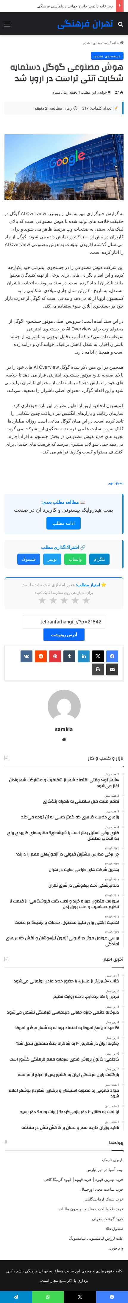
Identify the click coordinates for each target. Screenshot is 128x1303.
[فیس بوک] (112, 656)
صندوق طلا (115, 1228)
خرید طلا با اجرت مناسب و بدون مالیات (91, 1208)
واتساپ (75, 559)
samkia (64, 729)
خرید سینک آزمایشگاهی (104, 1199)
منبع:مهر (116, 482)
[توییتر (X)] (98, 656)
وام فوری (116, 1248)
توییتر (52, 559)
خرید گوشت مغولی (108, 1218)
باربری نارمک (113, 1159)
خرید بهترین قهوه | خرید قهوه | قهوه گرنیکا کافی (84, 1179)
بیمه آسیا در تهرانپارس (105, 1169)
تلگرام (99, 559)
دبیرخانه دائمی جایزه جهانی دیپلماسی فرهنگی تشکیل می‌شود (62, 6)
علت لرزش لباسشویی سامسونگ (96, 1238)
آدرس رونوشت (64, 634)
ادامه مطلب (63, 523)
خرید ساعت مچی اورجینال (102, 1189)
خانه (116, 42)
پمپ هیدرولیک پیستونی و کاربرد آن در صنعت (63, 510)
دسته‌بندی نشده (96, 42)
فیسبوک (29, 559)
